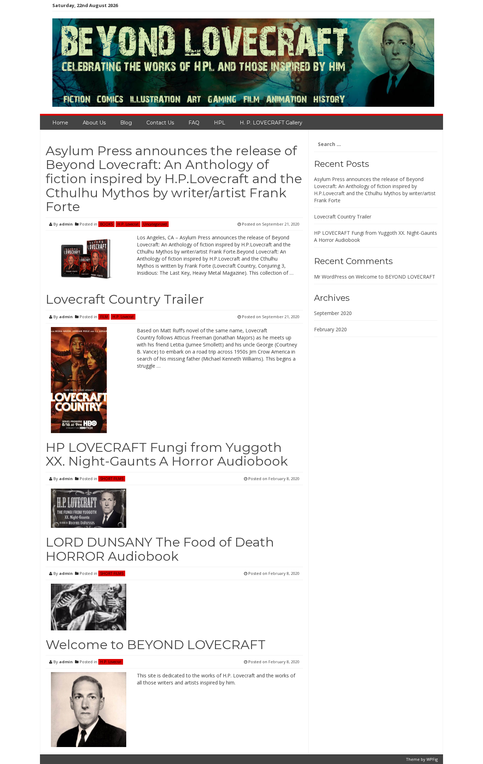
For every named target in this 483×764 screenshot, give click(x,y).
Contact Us (160, 122)
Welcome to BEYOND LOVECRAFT (156, 644)
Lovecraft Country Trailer (125, 299)
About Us (94, 122)
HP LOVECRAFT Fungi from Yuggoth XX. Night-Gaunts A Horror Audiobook (167, 454)
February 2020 (330, 329)
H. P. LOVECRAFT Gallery (271, 122)
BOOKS (106, 224)
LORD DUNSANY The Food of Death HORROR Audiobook (160, 549)
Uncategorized (155, 224)
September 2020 (333, 313)
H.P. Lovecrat (128, 224)
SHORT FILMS (111, 478)
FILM (104, 316)
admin (66, 224)
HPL (219, 122)
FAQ (193, 122)
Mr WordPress (330, 276)
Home (60, 122)
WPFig (432, 759)
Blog (126, 122)
